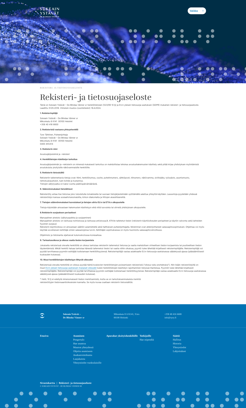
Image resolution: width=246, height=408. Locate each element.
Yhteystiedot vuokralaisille (87, 362)
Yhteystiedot (179, 347)
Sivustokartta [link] (48, 382)
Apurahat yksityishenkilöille (122, 335)
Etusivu (44, 335)
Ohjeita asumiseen (82, 351)
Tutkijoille (145, 335)
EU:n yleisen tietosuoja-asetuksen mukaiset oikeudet (71, 268)
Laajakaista (79, 358)
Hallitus (177, 339)
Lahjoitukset (179, 351)
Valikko (194, 10)
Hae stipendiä (147, 339)
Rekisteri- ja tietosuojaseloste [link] (75, 382)
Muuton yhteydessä (83, 347)
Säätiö (176, 335)
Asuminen (78, 335)
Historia (177, 343)
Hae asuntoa (79, 343)
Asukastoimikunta (82, 355)
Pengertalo (78, 339)
